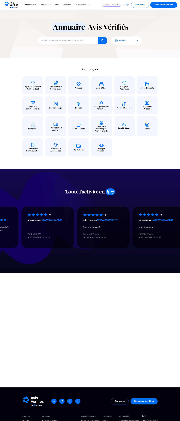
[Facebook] (77, 401)
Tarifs (56, 5)
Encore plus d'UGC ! (111, 5)
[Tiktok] (62, 401)
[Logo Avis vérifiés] (11, 5)
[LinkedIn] (69, 401)
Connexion (140, 5)
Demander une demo (164, 5)
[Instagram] (54, 401)
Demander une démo (144, 401)
